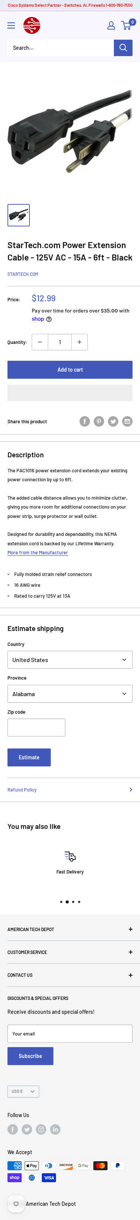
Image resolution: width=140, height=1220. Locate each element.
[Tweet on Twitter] (113, 421)
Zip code (16, 712)
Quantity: (17, 342)
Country (15, 644)
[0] (126, 25)
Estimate (29, 757)
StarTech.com (22, 274)
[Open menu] (11, 25)
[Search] (123, 48)
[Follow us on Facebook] (12, 1129)
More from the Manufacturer (37, 552)
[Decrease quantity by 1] (40, 342)
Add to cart (70, 369)
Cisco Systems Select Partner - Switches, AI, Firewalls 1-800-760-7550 (70, 5)
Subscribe (30, 1056)
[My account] (111, 25)
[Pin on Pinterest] (99, 421)
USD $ (17, 1091)
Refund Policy (22, 790)
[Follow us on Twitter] (27, 1129)
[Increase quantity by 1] (79, 342)
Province (17, 678)
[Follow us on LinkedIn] (55, 1129)
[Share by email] (127, 421)
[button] (70, 393)
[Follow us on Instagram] (41, 1129)
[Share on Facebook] (85, 421)
